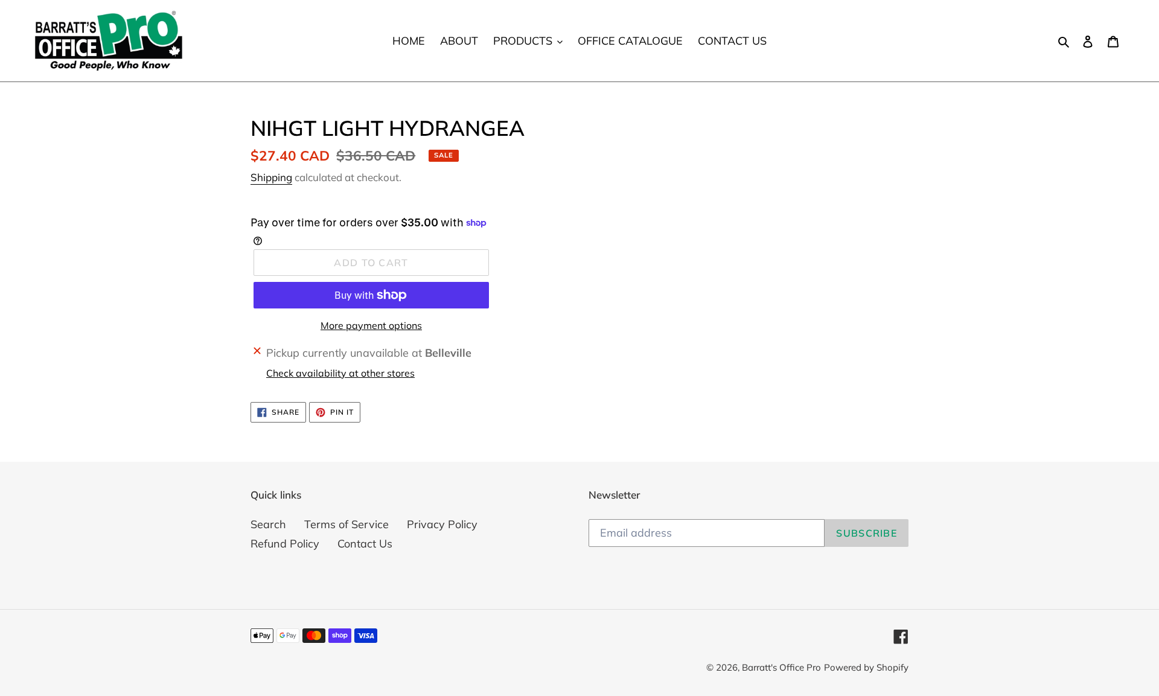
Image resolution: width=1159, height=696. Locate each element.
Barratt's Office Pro (781, 667)
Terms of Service (346, 524)
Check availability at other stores (340, 373)
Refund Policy (285, 544)
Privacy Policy (442, 524)
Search (268, 524)
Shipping (271, 177)
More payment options (371, 325)
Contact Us (364, 544)
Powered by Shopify (866, 667)
